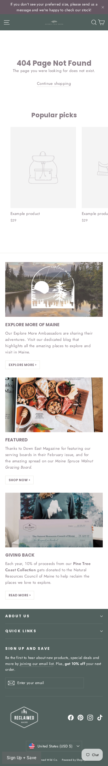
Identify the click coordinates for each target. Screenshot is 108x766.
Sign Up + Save (21, 757)
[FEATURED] (54, 405)
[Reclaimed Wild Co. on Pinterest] (80, 717)
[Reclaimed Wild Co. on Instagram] (90, 717)
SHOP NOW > (19, 480)
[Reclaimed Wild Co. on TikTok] (100, 717)
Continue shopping (54, 83)
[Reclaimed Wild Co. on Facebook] (71, 717)
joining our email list (37, 663)
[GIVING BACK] (54, 520)
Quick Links (21, 631)
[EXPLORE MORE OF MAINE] (54, 289)
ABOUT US (17, 616)
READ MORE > (20, 595)
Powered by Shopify (73, 760)
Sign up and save (27, 648)
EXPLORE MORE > (22, 365)
